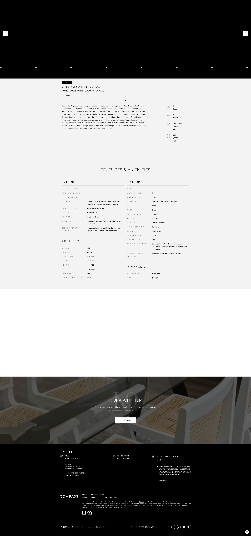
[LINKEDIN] (179, 527)
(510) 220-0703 (123, 458)
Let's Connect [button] (125, 420)
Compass (141, 502)
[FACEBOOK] (168, 527)
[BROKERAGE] (189, 527)
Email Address (162, 460)
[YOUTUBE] (184, 527)
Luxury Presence (102, 527)
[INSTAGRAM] (173, 527)
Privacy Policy (175, 474)
